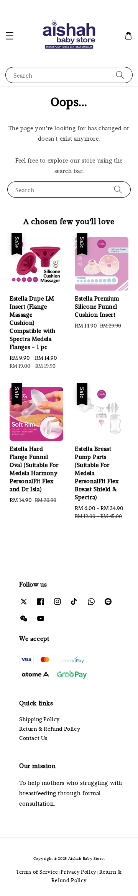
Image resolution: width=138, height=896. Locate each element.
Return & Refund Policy (49, 728)
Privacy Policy (78, 871)
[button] (9, 35)
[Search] (120, 74)
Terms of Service (37, 871)
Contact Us (33, 737)
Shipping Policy (39, 719)
